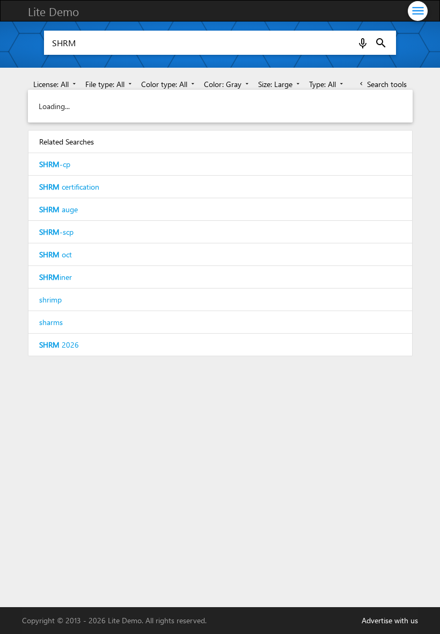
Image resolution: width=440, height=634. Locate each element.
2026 (59, 345)
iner (55, 277)
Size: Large (280, 84)
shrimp (50, 299)
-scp (56, 232)
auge (58, 209)
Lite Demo (53, 11)
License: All (55, 84)
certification (69, 187)
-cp (54, 164)
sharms (51, 322)
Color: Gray (227, 84)
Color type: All (168, 84)
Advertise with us (390, 620)
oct (55, 254)
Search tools (382, 84)
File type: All (109, 84)
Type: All (327, 84)
